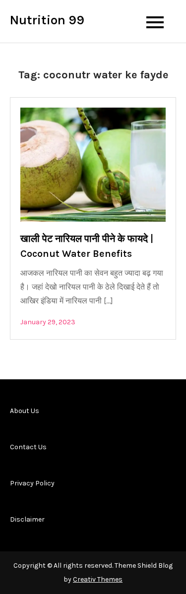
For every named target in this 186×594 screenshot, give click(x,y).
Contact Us (28, 447)
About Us (24, 411)
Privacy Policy (32, 483)
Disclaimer (27, 519)
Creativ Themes (98, 579)
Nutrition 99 (47, 20)
